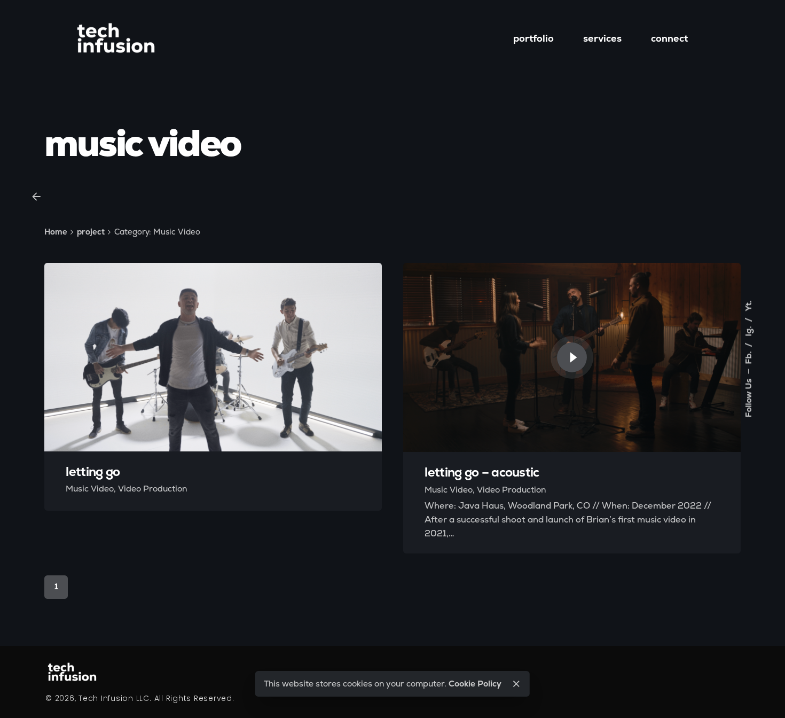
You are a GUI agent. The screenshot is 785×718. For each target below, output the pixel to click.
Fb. (748, 356)
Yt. (748, 306)
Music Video (90, 488)
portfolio (533, 38)
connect (669, 38)
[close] (516, 683)
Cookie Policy (475, 683)
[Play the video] (572, 357)
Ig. (748, 330)
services (602, 38)
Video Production (152, 488)
